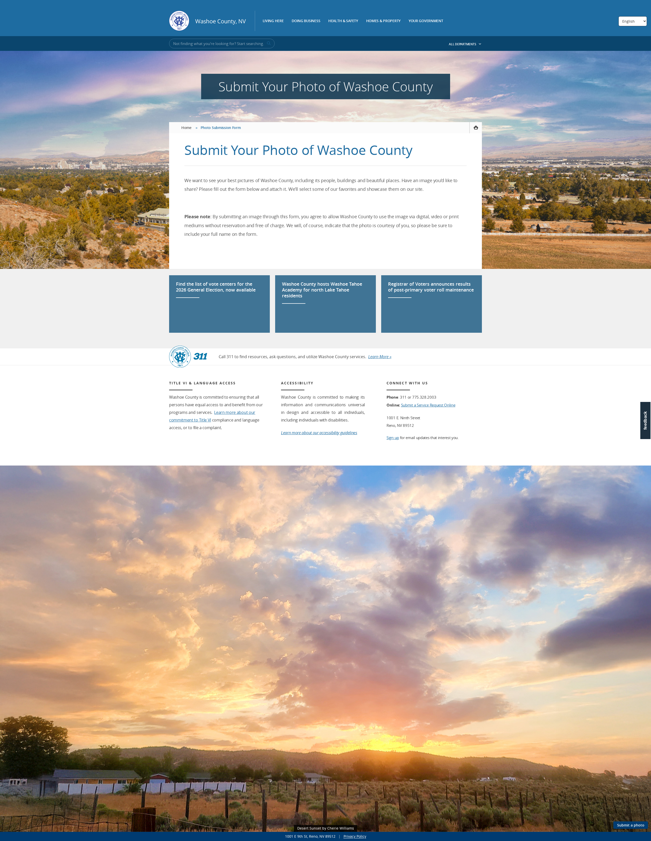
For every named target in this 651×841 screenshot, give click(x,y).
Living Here (273, 21)
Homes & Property (383, 21)
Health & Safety (343, 21)
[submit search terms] (268, 43)
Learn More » (379, 356)
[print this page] (475, 127)
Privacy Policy (355, 836)
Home (186, 127)
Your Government (426, 21)
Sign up (393, 437)
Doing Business (306, 21)
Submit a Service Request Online (428, 405)
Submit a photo (630, 825)
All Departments (463, 44)
